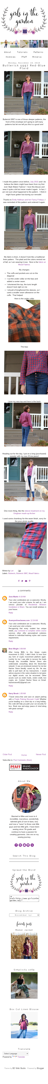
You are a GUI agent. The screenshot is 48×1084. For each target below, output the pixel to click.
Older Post (7, 754)
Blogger (40, 1068)
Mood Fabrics (34, 573)
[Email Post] (19, 571)
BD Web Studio (19, 1068)
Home (24, 755)
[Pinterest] (16, 845)
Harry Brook (14, 693)
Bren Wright (14, 649)
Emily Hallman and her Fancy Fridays (28, 200)
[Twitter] (32, 845)
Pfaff (24, 57)
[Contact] (24, 845)
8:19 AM (22, 597)
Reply (11, 613)
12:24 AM (34, 620)
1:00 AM (22, 693)
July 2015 (34, 182)
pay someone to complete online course (30, 631)
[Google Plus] (28, 845)
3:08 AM (22, 649)
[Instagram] (20, 845)
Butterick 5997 (22, 573)
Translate (21, 1057)
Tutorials (22, 52)
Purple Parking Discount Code (26, 699)
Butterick (11, 573)
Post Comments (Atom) (22, 760)
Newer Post (41, 754)
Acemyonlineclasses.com (19, 620)
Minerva (37, 57)
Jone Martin (13, 597)
